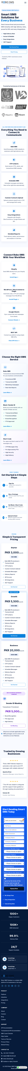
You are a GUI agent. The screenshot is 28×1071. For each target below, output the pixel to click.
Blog (2, 1016)
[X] (5, 986)
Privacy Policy (5, 1042)
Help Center (4, 1036)
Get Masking (14, 725)
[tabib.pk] (21, 115)
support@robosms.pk (9, 1056)
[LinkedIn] (9, 986)
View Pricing (14, 52)
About (3, 1011)
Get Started (14, 587)
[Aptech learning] (21, 107)
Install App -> (14, 277)
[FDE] (7, 95)
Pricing (3, 1003)
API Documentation (6, 1028)
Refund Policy (5, 1044)
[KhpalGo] (7, 115)
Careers (3, 1014)
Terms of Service (6, 1039)
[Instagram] (15, 986)
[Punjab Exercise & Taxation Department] (7, 108)
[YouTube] (12, 986)
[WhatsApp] (18, 986)
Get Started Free (14, 47)
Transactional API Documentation (10, 1030)
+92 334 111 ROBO (8, 1053)
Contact (3, 1019)
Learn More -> (7, 392)
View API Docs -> (14, 340)
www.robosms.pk (8, 1058)
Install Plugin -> (14, 299)
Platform (3, 994)
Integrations (4, 1000)
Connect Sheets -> (14, 320)
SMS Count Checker (7, 1033)
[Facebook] (2, 986)
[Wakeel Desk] (21, 95)
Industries (4, 997)
